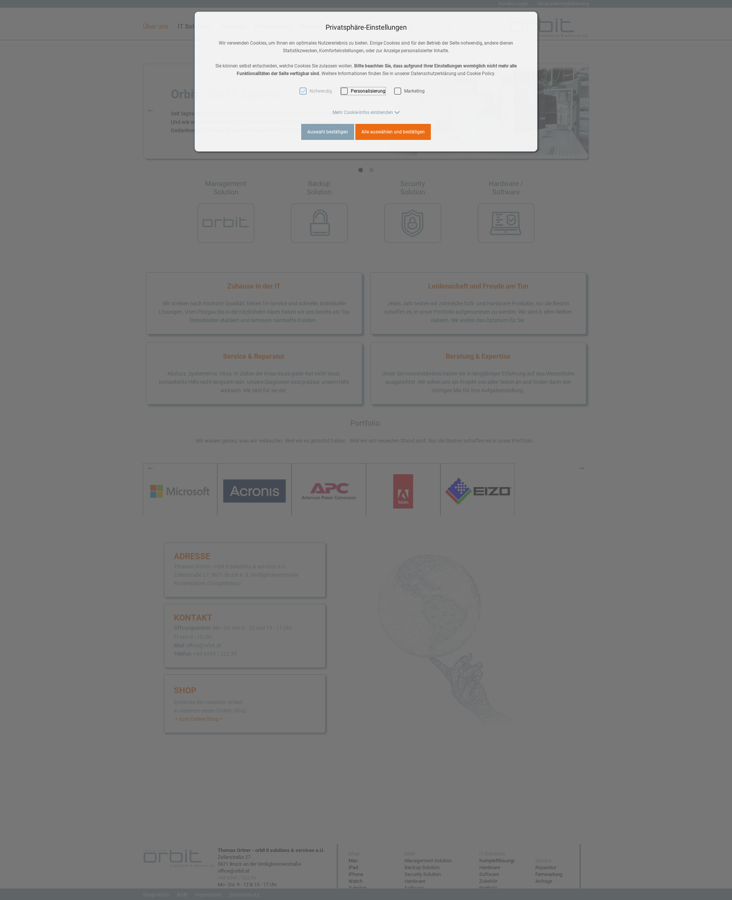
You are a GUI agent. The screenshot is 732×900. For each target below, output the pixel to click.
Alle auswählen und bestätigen (393, 132)
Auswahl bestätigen (327, 132)
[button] (366, 112)
